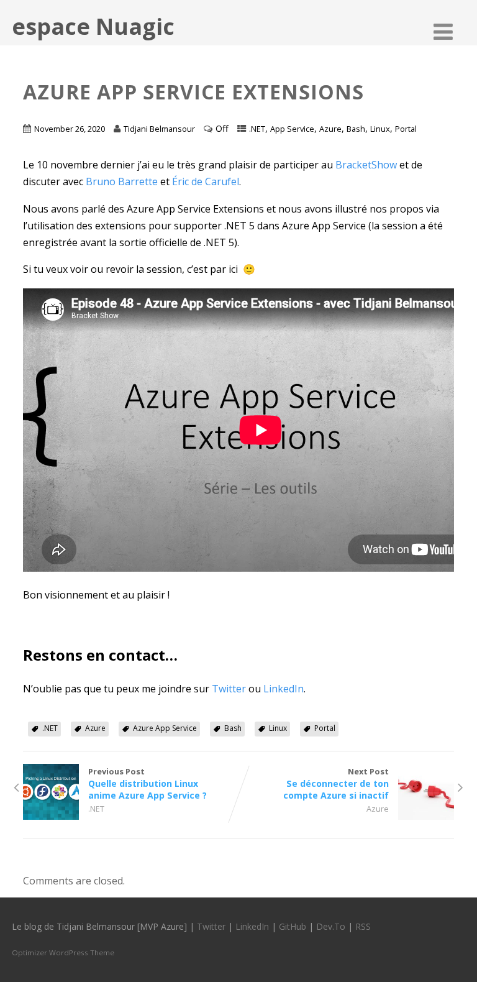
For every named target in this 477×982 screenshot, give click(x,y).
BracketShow (366, 165)
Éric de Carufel (205, 181)
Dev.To (330, 926)
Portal (406, 128)
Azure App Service (165, 728)
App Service (292, 128)
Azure (330, 128)
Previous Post (147, 783)
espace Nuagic (93, 26)
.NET (257, 128)
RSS (363, 926)
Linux (380, 128)
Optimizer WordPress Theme (63, 952)
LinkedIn (283, 688)
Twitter (230, 688)
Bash (356, 128)
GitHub (292, 926)
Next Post (336, 783)
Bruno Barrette (122, 181)
